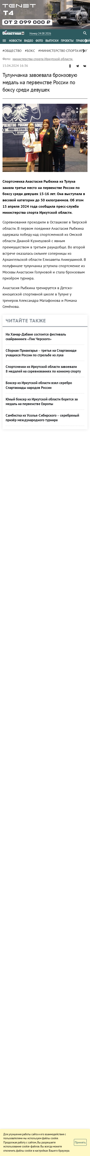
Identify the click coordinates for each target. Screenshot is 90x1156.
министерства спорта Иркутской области (42, 59)
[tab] (15, 41)
